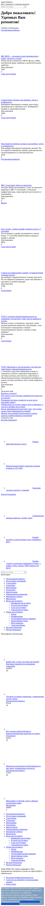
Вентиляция (11, 588)
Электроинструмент (19, 610)
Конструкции (12, 592)
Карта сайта (11, 884)
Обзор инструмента (14, 612)
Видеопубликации (9, 420)
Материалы (11, 599)
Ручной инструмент (19, 605)
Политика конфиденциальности (19, 878)
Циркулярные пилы (19, 621)
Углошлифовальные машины (23, 619)
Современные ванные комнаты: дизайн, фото (25, 517)
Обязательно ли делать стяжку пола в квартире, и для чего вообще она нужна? (22, 405)
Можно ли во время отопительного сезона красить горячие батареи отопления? (19, 414)
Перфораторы (17, 616)
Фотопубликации (8, 494)
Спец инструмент (8, 74)
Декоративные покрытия (16, 594)
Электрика (10, 585)
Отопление (11, 590)
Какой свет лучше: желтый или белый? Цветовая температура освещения (22, 663)
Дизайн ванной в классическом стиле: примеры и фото (24, 539)
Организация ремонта (10, 30)
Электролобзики (18, 625)
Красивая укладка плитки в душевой (23, 489)
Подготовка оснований (16, 581)
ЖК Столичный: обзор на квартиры (16, 185)
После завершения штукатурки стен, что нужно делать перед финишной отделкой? (21, 410)
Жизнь (4, 203)
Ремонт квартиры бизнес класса (22, 443)
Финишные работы (14, 596)
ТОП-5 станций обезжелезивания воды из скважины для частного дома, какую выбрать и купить (21, 318)
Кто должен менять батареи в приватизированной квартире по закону (23, 732)
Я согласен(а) (25, 902)
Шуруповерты (17, 623)
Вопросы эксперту (9, 393)
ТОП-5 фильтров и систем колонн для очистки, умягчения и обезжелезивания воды (21, 368)
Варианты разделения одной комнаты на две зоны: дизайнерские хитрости (23, 767)
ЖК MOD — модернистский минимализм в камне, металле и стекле (19, 57)
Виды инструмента (14, 601)
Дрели (13, 614)
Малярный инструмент (21, 603)
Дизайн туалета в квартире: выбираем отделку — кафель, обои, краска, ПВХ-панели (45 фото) (23, 564)
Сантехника (6, 290)
